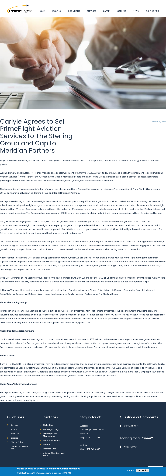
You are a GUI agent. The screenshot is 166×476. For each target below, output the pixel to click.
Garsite (46, 444)
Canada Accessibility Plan (20, 447)
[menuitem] (42, 11)
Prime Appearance (51, 440)
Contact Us (152, 11)
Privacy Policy (17, 442)
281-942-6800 (93, 449)
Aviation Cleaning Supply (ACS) (54, 454)
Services (91, 11)
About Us (56, 11)
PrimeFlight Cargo (51, 429)
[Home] (19, 8)
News (136, 11)
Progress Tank (49, 449)
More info (66, 473)
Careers (121, 11)
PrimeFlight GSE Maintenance (50, 434)
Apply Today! (130, 447)
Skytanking (48, 425)
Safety (106, 11)
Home (42, 11)
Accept (130, 470)
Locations (74, 11)
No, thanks (142, 470)
